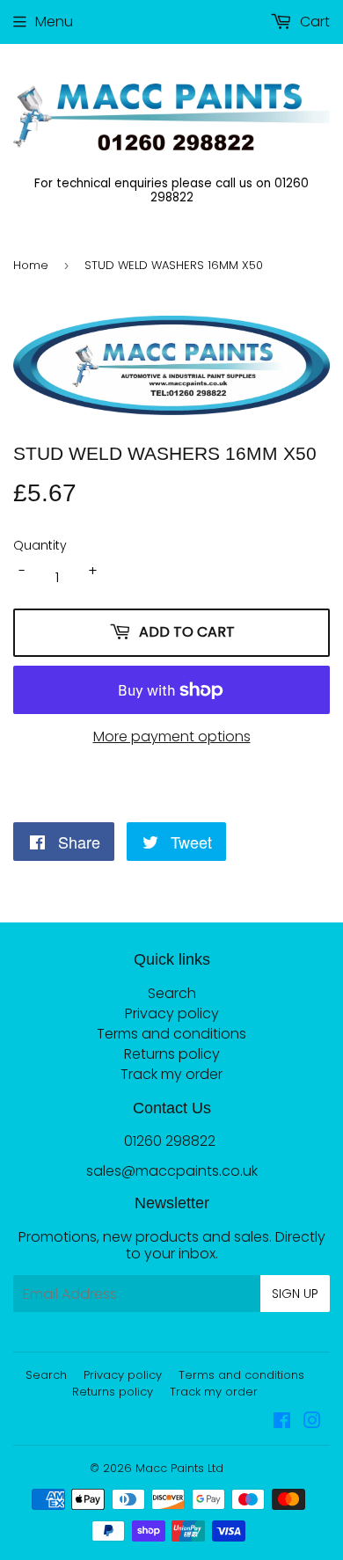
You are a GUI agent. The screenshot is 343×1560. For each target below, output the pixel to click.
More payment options (172, 736)
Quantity (40, 545)
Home (30, 265)
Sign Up (295, 1293)
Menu (54, 21)
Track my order (171, 1074)
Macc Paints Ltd (179, 1468)
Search (172, 993)
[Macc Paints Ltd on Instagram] (312, 1422)
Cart (313, 21)
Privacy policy (172, 1013)
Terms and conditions (171, 1034)
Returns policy (172, 1054)
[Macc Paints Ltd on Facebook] (282, 1422)
